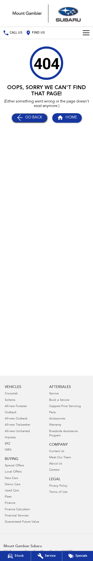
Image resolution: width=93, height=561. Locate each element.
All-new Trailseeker (17, 425)
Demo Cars (13, 484)
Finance (10, 503)
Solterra (10, 400)
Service (54, 393)
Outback (10, 412)
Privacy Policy (58, 486)
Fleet (8, 497)
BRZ (7, 443)
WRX (8, 450)
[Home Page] (46, 13)
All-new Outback (16, 418)
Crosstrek (11, 393)
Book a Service (59, 400)
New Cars (11, 478)
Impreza (10, 437)
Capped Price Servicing (65, 406)
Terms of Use (58, 492)
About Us (55, 463)
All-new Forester (16, 406)
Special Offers (14, 465)
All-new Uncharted (17, 431)
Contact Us (56, 451)
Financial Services (17, 515)
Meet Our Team (60, 457)
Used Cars (12, 490)
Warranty (55, 425)
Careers (54, 470)
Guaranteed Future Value (22, 522)
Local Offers (13, 472)
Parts (52, 412)
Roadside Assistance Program (63, 433)
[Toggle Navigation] (86, 33)
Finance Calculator (17, 509)
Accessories (57, 418)
